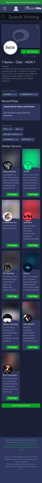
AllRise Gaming (10, 324)
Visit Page (12, 194)
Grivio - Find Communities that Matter (18, 445)
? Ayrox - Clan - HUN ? (18, 62)
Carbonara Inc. (10, 222)
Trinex (26, 171)
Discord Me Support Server (26, 442)
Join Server (32, 51)
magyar (28, 139)
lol (19, 129)
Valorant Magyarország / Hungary (30, 226)
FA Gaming (8, 273)
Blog (36, 447)
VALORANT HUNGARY (29, 326)
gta (8, 129)
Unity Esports (9, 171)
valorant (11, 139)
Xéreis (26, 273)
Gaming (10, 94)
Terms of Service (14, 447)
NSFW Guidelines (27, 447)
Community (29, 94)
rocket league (13, 134)
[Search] (3, 16)
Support (21, 450)
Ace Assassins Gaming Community (10, 378)
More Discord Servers (21, 405)
